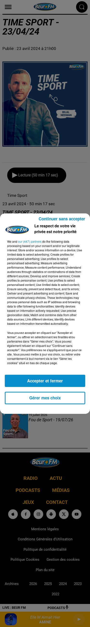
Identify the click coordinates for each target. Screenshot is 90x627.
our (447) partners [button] (30, 241)
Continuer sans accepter (62, 219)
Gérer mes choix (45, 398)
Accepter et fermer (45, 381)
